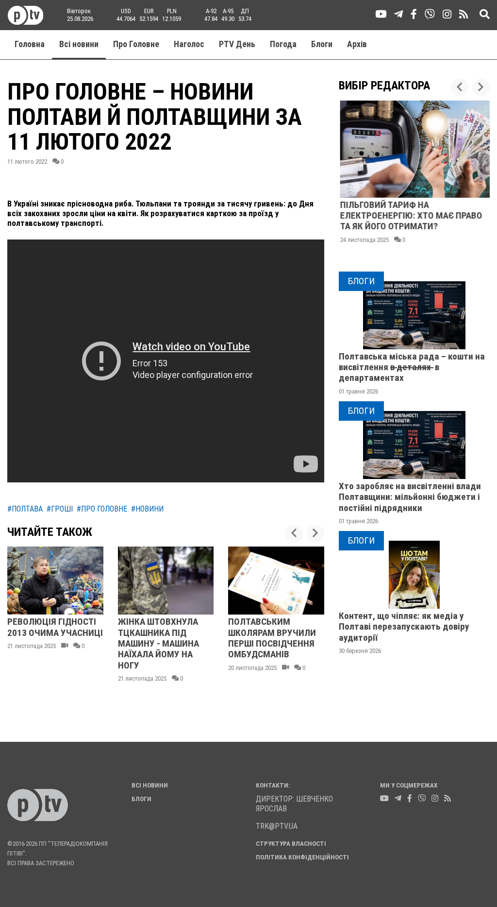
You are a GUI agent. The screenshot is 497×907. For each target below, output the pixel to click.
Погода (283, 44)
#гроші (60, 508)
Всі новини (79, 44)
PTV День (237, 44)
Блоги (321, 44)
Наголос (189, 44)
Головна (30, 44)
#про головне (102, 508)
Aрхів (357, 44)
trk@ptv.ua (277, 826)
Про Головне (136, 44)
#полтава (25, 508)
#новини (147, 508)
